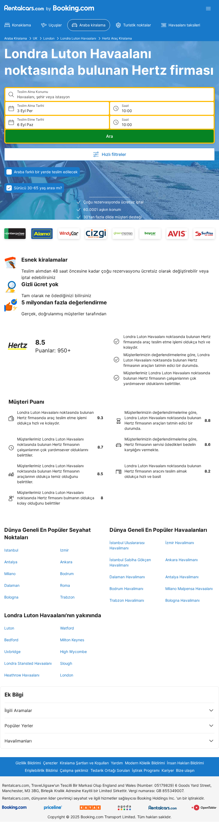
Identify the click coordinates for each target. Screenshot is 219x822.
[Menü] (208, 8)
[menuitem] (18, 25)
